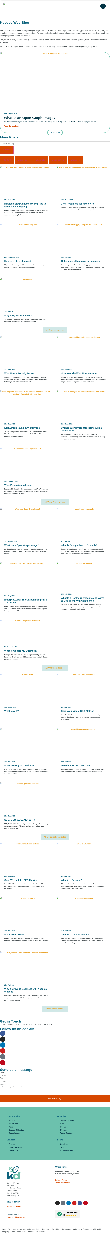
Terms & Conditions (63, 1183)
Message (3, 1084)
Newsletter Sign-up (14, 1206)
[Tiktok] (2, 1056)
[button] (67, 1214)
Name (2, 1072)
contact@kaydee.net (16, 1217)
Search (6, 150)
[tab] (7, 160)
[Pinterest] (2, 1062)
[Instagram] (2, 1039)
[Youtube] (2, 1051)
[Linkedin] (2, 1045)
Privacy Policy (61, 1180)
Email (2, 1078)
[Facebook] (2, 1033)
